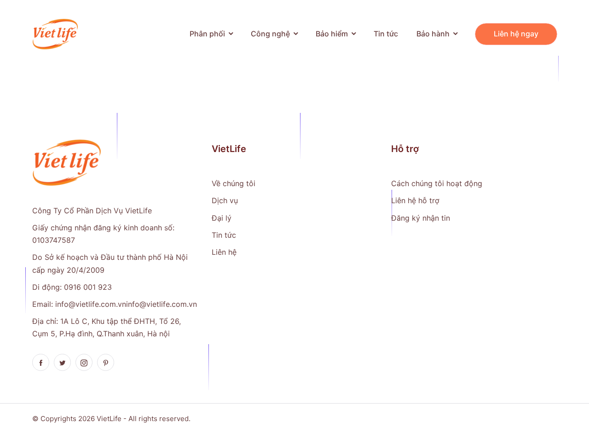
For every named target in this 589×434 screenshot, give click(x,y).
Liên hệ (224, 252)
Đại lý (221, 218)
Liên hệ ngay (516, 33)
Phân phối (207, 33)
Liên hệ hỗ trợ (415, 200)
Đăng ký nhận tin (420, 218)
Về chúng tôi (233, 183)
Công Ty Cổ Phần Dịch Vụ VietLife (92, 210)
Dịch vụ (225, 200)
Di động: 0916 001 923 (72, 287)
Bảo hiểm (332, 33)
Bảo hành (433, 33)
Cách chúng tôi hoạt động (436, 183)
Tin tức (386, 33)
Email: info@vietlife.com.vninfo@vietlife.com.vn (114, 304)
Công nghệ (270, 33)
